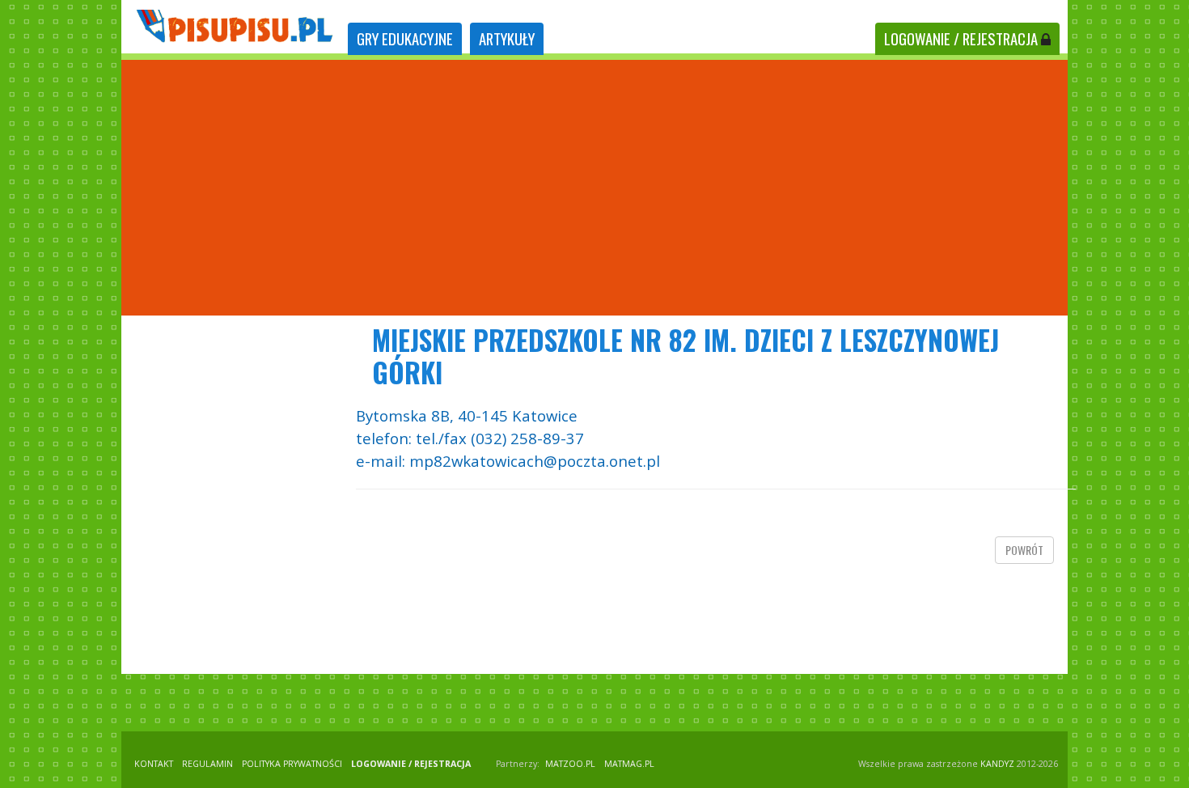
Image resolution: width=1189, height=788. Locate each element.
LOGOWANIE (961, 38)
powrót (1024, 549)
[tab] (405, 39)
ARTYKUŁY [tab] (507, 38)
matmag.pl (629, 763)
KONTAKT (153, 763)
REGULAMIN (207, 763)
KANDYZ (997, 763)
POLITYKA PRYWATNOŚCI (292, 763)
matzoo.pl (570, 763)
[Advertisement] (594, 187)
